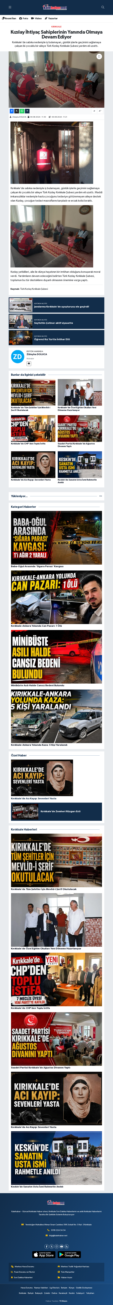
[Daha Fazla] (27, 111)
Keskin (72, 1293)
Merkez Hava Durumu (24, 1267)
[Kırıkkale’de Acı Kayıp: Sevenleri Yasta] (33, 464)
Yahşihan (90, 1293)
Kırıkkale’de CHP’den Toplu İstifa (28, 444)
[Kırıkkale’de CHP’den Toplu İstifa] (33, 428)
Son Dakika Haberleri (23, 1277)
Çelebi (47, 1293)
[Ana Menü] (10, 7)
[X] (51, 1246)
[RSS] (66, 1246)
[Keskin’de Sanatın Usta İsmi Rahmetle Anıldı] (80, 464)
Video (37, 18)
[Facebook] (46, 1246)
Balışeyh (39, 1293)
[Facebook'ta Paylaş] (12, 111)
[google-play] (69, 1254)
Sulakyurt (80, 1293)
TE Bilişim (63, 1301)
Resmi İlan (10, 18)
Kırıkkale (56, 27)
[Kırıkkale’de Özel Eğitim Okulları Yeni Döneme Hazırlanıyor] (80, 392)
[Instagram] (56, 1246)
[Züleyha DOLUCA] (17, 356)
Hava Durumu (27, 1288)
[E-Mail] (29, 363)
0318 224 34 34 (58, 1230)
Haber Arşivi (66, 1277)
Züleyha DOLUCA (19, 117)
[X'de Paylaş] (16, 111)
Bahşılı (30, 1293)
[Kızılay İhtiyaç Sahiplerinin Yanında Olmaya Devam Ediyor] (56, 79)
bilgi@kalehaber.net (58, 1236)
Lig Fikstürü (55, 1288)
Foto (25, 18)
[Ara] (102, 7)
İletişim (64, 1288)
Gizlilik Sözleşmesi (84, 1288)
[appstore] (44, 1254)
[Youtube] (61, 1246)
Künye (71, 1288)
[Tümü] (100, 496)
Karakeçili (63, 1293)
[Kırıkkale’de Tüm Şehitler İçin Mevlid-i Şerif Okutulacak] (33, 392)
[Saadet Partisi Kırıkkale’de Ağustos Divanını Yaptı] (80, 428)
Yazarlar (53, 18)
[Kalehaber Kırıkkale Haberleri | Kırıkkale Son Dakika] (55, 7)
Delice (54, 1293)
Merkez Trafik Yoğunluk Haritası (75, 1267)
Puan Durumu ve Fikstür (24, 1272)
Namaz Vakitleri (41, 1288)
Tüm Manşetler (67, 1272)
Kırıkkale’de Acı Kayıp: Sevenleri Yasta (31, 480)
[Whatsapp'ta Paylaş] (22, 111)
